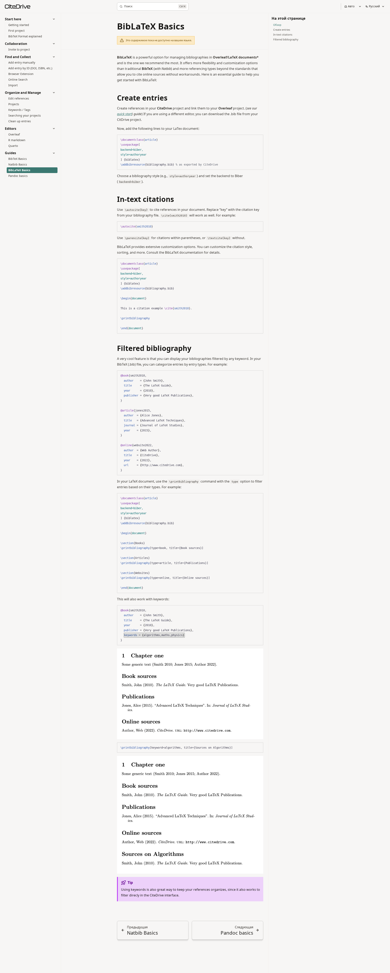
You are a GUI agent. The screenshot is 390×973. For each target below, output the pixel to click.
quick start (124, 114)
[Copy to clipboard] (258, 139)
